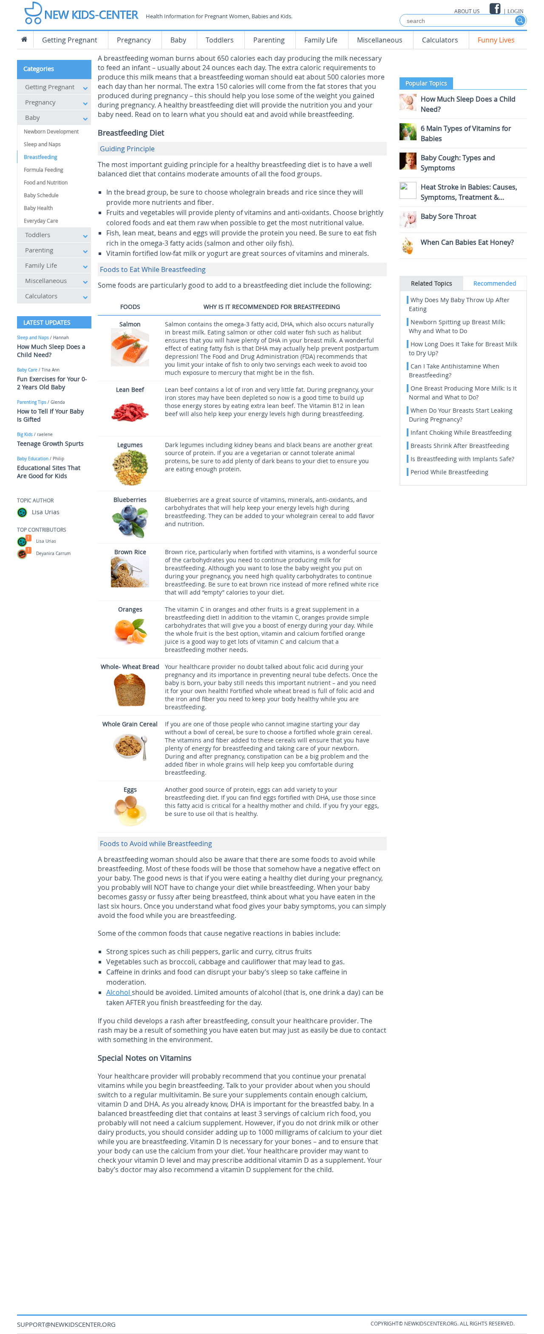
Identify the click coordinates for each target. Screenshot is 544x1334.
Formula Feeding (43, 169)
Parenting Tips (31, 402)
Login (515, 11)
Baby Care (27, 370)
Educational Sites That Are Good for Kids (48, 472)
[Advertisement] (242, 1237)
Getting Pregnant (69, 40)
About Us (467, 11)
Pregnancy (134, 40)
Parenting (269, 40)
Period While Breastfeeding (449, 472)
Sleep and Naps (42, 144)
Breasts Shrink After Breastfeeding (460, 446)
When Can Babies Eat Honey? (467, 242)
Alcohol (119, 992)
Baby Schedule (41, 195)
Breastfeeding (40, 156)
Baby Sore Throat (448, 216)
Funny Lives (496, 40)
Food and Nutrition (46, 182)
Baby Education (32, 459)
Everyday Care (41, 220)
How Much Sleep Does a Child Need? (51, 351)
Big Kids (25, 434)
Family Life (320, 40)
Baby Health (38, 207)
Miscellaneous (379, 40)
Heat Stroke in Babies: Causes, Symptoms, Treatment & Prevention (469, 197)
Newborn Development (51, 131)
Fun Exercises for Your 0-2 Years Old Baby (52, 383)
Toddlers (220, 40)
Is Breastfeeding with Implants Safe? (462, 459)
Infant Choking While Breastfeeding (461, 432)
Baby (178, 40)
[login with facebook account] (496, 8)
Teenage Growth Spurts (50, 443)
